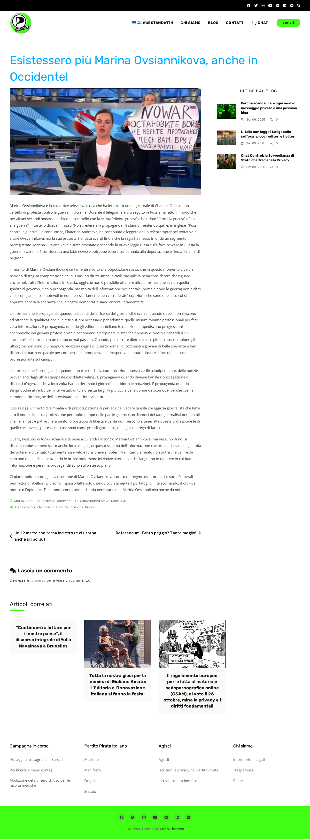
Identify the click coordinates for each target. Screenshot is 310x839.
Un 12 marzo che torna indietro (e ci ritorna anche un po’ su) (55, 536)
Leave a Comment (56, 501)
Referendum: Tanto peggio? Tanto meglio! (156, 533)
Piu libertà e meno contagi (31, 770)
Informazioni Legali (249, 759)
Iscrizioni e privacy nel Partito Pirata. (189, 770)
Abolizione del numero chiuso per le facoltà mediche (40, 783)
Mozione (91, 759)
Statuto (90, 791)
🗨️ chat (260, 23)
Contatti (235, 23)
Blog (213, 23)
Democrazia (25, 507)
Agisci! (164, 759)
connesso (38, 580)
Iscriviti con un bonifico (178, 780)
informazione (47, 507)
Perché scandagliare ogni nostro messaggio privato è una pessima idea (269, 108)
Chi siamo (190, 23)
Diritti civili (118, 501)
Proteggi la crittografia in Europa (36, 759)
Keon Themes (172, 828)
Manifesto (92, 770)
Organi (90, 780)
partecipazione (71, 507)
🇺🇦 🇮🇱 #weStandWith (152, 23)
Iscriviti (288, 23)
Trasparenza (243, 770)
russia (90, 507)
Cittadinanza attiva (94, 501)
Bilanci (238, 780)
